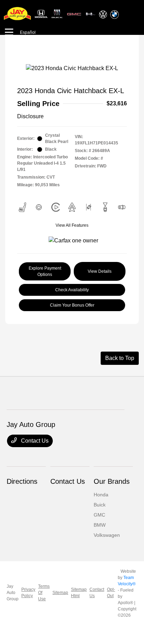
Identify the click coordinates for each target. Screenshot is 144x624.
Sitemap (60, 592)
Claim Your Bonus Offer (72, 305)
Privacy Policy (28, 592)
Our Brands (112, 481)
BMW (100, 525)
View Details (99, 271)
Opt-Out (111, 592)
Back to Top (119, 358)
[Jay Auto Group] (61, 13)
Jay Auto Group (13, 592)
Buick (100, 505)
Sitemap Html (79, 592)
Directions (22, 481)
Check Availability (72, 289)
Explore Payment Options (45, 271)
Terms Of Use (44, 592)
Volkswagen (107, 535)
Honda (101, 494)
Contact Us (34, 441)
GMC (99, 515)
